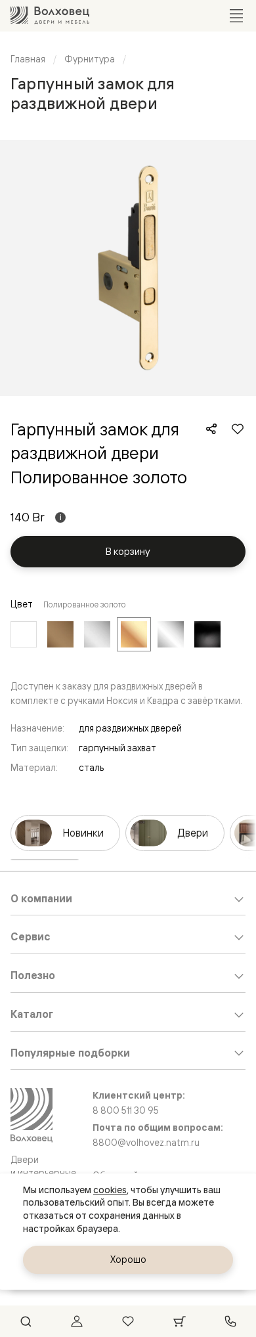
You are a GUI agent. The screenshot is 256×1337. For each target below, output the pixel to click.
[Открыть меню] (236, 16)
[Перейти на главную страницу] (50, 15)
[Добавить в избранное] (237, 429)
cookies (110, 1190)
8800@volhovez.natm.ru (146, 1142)
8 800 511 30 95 (126, 1110)
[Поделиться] (211, 429)
